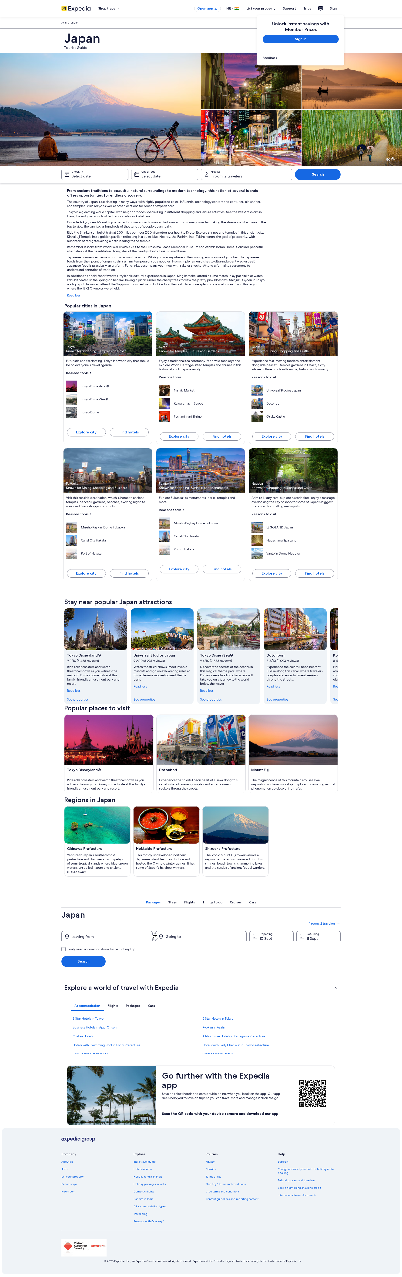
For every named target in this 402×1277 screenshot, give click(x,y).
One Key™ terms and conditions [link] (226, 1184)
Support (289, 8)
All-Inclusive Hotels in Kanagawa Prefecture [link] (233, 1036)
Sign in (335, 8)
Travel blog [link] (140, 1214)
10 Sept (266, 938)
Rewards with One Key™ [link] (149, 1221)
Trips (307, 8)
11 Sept (312, 938)
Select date (81, 176)
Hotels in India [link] (143, 1169)
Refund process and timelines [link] (296, 1180)
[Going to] (201, 936)
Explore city (86, 432)
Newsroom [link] (68, 1191)
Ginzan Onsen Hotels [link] (217, 1054)
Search (318, 174)
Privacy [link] (210, 1162)
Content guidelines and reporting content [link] (232, 1199)
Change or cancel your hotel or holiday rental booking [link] (306, 1171)
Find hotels (129, 432)
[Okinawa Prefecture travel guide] (97, 841)
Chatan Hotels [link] (83, 1036)
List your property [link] (72, 1176)
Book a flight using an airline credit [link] (299, 1188)
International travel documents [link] (297, 1195)
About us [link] (67, 1162)
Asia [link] (64, 22)
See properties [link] (78, 699)
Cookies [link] (211, 1169)
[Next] (338, 656)
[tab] (153, 902)
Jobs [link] (64, 1169)
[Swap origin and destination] (155, 936)
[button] (201, 987)
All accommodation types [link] (150, 1206)
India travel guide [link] (145, 1162)
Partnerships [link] (69, 1184)
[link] (300, 58)
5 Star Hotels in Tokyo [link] (217, 1018)
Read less (73, 295)
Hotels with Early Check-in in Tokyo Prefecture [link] (235, 1045)
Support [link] (283, 1162)
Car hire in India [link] (143, 1199)
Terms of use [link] (213, 1176)
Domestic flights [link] (144, 1191)
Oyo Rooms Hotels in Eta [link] (90, 1054)
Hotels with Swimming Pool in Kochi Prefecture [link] (106, 1045)
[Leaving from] (107, 936)
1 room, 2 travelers (226, 176)
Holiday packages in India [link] (150, 1184)
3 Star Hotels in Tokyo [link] (88, 1018)
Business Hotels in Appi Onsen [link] (95, 1027)
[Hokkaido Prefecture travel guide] (166, 841)
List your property (261, 8)
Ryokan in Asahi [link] (213, 1027)
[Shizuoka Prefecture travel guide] (235, 841)
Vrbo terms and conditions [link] (222, 1191)
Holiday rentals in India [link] (148, 1176)
